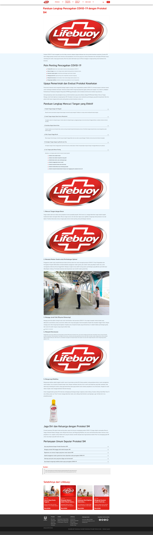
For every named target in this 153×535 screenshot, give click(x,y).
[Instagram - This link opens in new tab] (102, 520)
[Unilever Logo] (45, 520)
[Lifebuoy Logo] (46, 2)
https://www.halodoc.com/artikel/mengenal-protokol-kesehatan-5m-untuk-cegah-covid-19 (61, 470)
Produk (57, 2)
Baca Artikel (47, 508)
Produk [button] (53, 516)
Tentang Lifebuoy (68, 2)
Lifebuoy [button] (72, 516)
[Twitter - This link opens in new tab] (105, 520)
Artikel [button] (59, 516)
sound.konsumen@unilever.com (88, 521)
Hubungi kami (85, 522)
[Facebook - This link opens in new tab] (100, 520)
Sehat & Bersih (77, 2)
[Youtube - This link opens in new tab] (107, 520)
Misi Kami (88, 2)
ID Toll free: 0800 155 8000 (87, 519)
